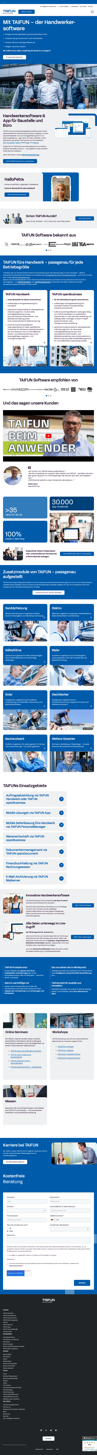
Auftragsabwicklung (9, 1337)
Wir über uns (7, 1407)
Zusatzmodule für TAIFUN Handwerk (48, 593)
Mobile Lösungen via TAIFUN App (28, 813)
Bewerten (6, 1416)
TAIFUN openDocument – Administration (21, 1062)
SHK (4, 142)
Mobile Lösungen (8, 1344)
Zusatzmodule (7, 1331)
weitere (36, 142)
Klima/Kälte (11, 142)
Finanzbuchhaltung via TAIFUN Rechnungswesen (27, 865)
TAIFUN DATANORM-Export (10, 1394)
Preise (5, 1374)
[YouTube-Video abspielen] (48, 436)
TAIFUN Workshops (8, 1392)
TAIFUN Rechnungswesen (10, 1320)
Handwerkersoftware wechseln (12, 1387)
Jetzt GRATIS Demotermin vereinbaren (20, 161)
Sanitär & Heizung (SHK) (10, 1363)
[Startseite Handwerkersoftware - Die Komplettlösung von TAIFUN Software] (9, 12)
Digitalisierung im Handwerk (11, 1399)
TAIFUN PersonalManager (10, 1329)
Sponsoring (6, 1414)
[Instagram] (46, 1430)
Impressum (49, 1449)
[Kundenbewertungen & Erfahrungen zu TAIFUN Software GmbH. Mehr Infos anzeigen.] (89, 1443)
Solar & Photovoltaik (9, 1366)
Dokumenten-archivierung (11, 1339)
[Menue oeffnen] (92, 12)
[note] (91, 107)
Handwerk (24, 282)
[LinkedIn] (41, 1430)
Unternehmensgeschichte (11, 1405)
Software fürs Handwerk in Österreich (14, 1409)
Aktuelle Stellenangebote (15, 1162)
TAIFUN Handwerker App (21, 277)
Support (5, 1381)
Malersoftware (7, 1361)
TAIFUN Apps (7, 1327)
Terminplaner (7, 1385)
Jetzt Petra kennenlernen (17, 194)
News (4, 1412)
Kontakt (48, 1438)
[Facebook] (56, 1430)
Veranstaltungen (8, 1390)
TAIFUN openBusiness (9, 1315)
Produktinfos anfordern (14, 57)
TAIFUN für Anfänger (66, 1046)
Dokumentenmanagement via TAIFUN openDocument (26, 851)
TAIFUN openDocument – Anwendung (26, 1067)
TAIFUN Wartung (7, 1325)
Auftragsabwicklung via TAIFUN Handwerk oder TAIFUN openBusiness (27, 799)
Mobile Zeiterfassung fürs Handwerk (13, 1346)
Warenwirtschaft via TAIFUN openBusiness (25, 838)
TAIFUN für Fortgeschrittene (69, 1054)
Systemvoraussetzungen (10, 1378)
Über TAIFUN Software (83, 905)
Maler (28, 142)
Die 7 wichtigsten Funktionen (11, 1418)
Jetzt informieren (84, 218)
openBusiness (43, 282)
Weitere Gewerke (8, 1368)
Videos (5, 1383)
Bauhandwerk (7, 1354)
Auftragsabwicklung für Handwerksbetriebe (60, 275)
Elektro (18, 142)
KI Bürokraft (6, 1342)
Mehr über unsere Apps (82, 937)
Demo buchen (26, 12)
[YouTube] (51, 1430)
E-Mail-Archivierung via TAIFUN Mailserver (27, 878)
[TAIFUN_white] (48, 1301)
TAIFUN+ (5, 1322)
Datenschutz (39, 1449)
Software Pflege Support (10, 1376)
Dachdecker (6, 1357)
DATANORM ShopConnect (10, 1397)
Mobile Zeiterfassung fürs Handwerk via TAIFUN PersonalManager (30, 825)
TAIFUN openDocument (10, 1318)
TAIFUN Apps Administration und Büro (26, 1051)
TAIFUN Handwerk (8, 1313)
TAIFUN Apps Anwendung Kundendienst (21, 1056)
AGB (57, 1449)
